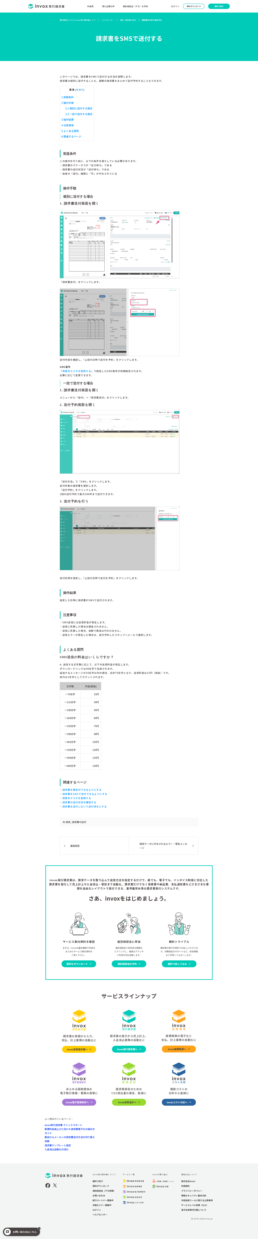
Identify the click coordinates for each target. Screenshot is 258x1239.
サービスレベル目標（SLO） (194, 1205)
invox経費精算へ (177, 1049)
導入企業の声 (108, 6)
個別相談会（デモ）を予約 (135, 6)
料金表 (90, 6)
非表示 (79, 89)
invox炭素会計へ (127, 1102)
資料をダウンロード (77, 964)
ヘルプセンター (100, 1214)
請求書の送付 (79, 822)
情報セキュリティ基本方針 (193, 1195)
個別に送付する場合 (78, 108)
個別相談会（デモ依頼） (104, 1190)
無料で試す (219, 6)
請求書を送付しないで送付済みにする (84, 806)
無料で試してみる (177, 964)
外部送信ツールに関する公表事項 (197, 1200)
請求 (68, 822)
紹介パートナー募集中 (103, 1200)
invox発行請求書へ (127, 1049)
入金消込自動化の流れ (57, 1149)
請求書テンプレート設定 (58, 1145)
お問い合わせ (99, 1195)
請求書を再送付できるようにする (82, 789)
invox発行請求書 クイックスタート (63, 1125)
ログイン (175, 6)
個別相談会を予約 (127, 964)
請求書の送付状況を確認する (79, 802)
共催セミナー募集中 (102, 1205)
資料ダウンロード (194, 6)
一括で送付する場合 (78, 114)
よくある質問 (70, 131)
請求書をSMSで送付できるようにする (84, 794)
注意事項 (67, 125)
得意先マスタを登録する (76, 371)
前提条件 (67, 97)
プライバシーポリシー (191, 1190)
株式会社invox (188, 1181)
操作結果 (67, 119)
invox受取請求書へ (77, 1049)
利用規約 (185, 1185)
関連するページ (71, 136)
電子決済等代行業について (193, 1209)
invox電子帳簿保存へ (77, 1102)
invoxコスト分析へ (177, 1102)
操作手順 (67, 103)
